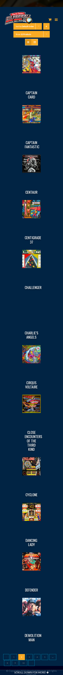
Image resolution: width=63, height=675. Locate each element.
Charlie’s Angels (31, 335)
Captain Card (31, 95)
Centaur (31, 192)
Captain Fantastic (32, 144)
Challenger (33, 287)
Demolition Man (33, 637)
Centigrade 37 (33, 240)
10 (23, 663)
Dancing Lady (31, 542)
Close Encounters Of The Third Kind (33, 441)
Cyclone (31, 494)
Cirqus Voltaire (31, 385)
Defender (31, 590)
